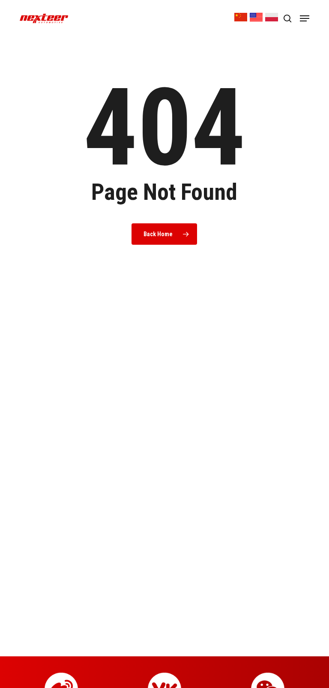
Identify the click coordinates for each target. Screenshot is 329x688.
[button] (304, 18)
